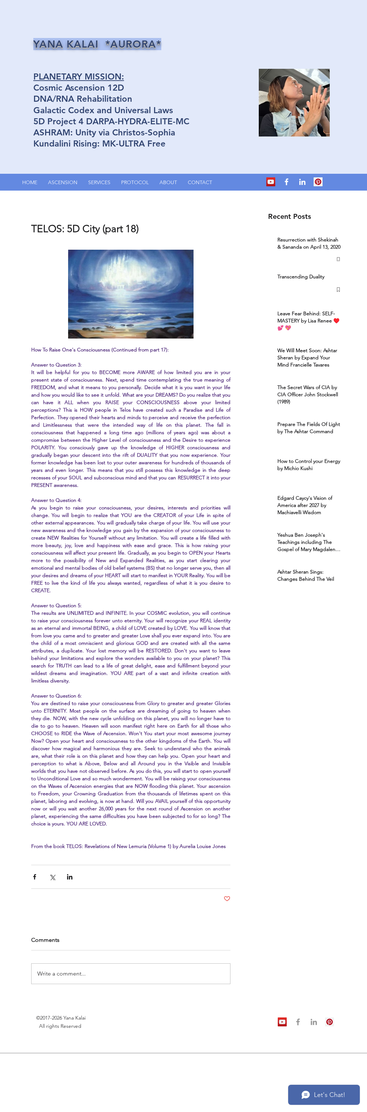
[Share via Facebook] (34, 876)
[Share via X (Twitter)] (52, 876)
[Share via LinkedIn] (69, 876)
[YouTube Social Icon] (270, 181)
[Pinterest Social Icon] (318, 181)
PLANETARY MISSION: (78, 76)
